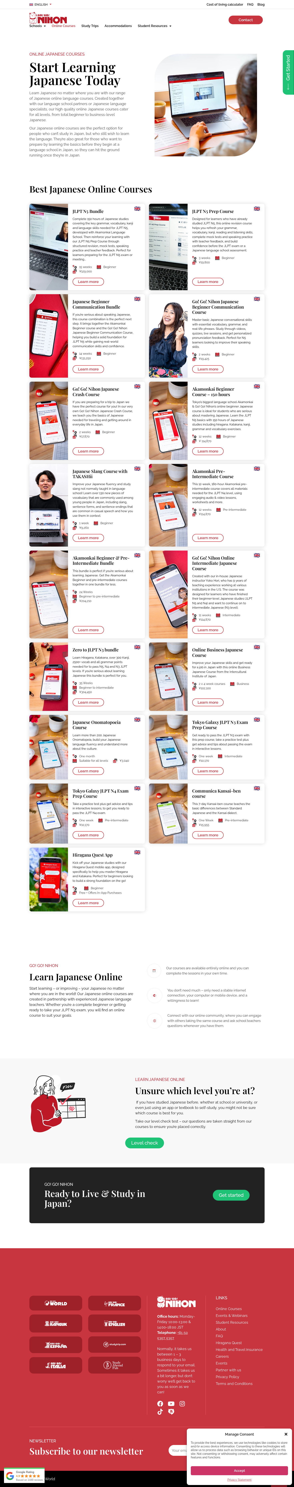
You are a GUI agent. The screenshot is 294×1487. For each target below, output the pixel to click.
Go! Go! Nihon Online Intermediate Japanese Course (214, 563)
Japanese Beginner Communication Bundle (96, 304)
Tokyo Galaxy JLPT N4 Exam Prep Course (101, 793)
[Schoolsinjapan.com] (114, 1323)
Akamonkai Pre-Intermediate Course (213, 473)
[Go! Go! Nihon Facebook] (160, 1404)
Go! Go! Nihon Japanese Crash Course (96, 391)
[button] (286, 1434)
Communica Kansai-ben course (216, 793)
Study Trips (90, 26)
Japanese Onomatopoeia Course (97, 724)
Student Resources (152, 26)
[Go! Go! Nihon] (48, 18)
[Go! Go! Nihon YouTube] (171, 1404)
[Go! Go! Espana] (55, 1345)
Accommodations (118, 26)
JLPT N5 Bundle (88, 211)
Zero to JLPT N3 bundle (96, 650)
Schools (35, 26)
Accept (239, 1471)
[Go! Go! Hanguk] (55, 1323)
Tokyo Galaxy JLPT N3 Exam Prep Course (220, 724)
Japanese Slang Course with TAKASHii (100, 473)
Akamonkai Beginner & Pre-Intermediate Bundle (101, 560)
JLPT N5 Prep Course (213, 211)
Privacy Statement (239, 1479)
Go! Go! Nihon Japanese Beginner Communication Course (218, 306)
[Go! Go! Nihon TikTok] (160, 1412)
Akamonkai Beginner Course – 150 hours (213, 391)
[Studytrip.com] (114, 1304)
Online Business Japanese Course (217, 652)
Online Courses (63, 26)
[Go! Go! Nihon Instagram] (182, 1404)
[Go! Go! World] (55, 1303)
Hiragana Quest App (93, 855)
